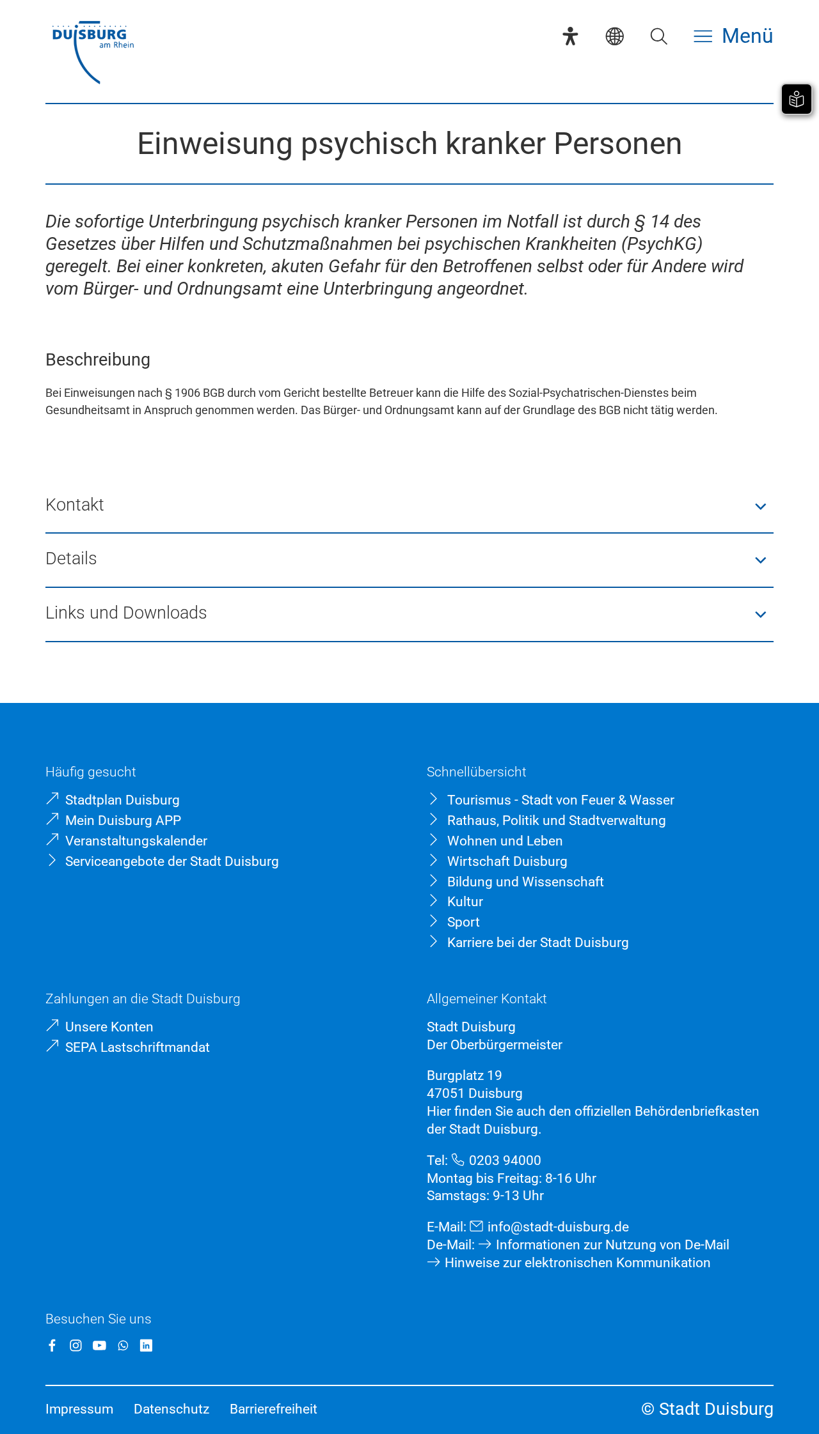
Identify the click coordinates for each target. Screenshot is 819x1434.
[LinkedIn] (146, 1345)
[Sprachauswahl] (614, 36)
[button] (409, 506)
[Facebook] (52, 1345)
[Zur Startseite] (92, 54)
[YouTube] (99, 1345)
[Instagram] (76, 1345)
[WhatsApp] (123, 1345)
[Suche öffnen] (658, 36)
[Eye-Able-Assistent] (570, 36)
